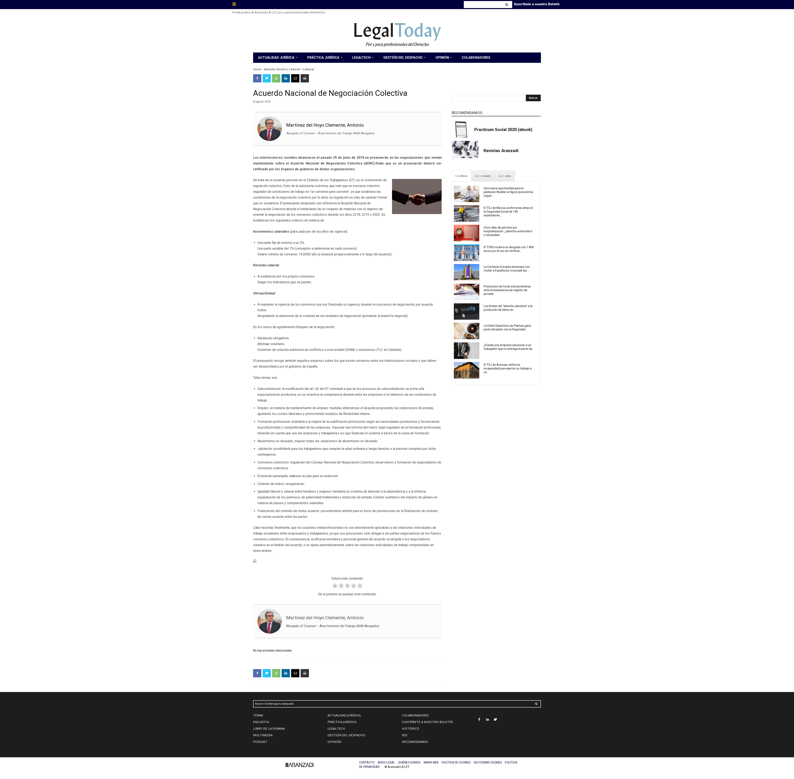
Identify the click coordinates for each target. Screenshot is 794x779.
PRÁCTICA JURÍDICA (342, 722)
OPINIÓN (334, 742)
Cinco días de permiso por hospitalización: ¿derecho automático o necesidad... (508, 231)
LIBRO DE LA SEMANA (269, 728)
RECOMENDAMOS (415, 742)
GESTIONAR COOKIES (488, 762)
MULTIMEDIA (263, 735)
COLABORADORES (415, 715)
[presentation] (461, 175)
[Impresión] (305, 78)
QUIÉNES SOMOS (409, 762)
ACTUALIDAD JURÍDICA (344, 715)
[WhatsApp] (276, 78)
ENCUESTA (261, 722)
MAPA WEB (431, 762)
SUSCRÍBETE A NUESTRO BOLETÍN (427, 722)
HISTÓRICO (410, 728)
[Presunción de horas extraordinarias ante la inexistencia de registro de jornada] (466, 292)
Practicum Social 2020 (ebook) (503, 129)
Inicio (257, 69)
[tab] (461, 175)
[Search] (507, 4)
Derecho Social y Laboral (282, 69)
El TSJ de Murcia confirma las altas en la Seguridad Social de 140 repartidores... (508, 211)
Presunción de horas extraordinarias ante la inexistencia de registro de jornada (507, 290)
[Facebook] (257, 78)
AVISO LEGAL (386, 762)
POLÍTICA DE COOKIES (456, 762)
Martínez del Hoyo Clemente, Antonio (325, 125)
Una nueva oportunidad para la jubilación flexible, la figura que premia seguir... (508, 192)
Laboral (308, 69)
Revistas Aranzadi (501, 150)
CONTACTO (366, 762)
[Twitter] (267, 78)
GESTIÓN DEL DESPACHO (346, 735)
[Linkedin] (286, 78)
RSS (404, 735)
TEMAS (258, 715)
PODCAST (260, 742)
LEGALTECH (336, 728)
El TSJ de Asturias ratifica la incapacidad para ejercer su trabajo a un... (508, 368)
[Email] (295, 78)
